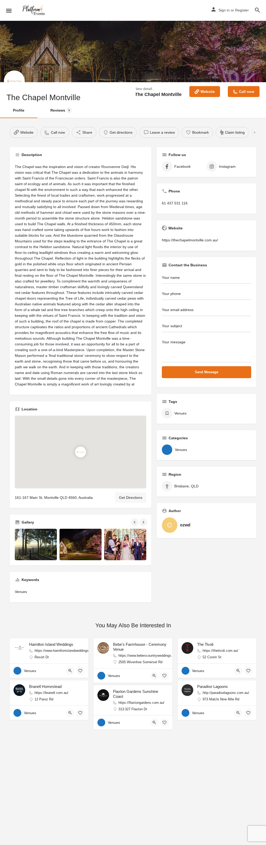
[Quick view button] (70, 671)
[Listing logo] (14, 80)
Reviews (60, 110)
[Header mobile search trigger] (257, 10)
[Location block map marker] (80, 452)
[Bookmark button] (80, 671)
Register (242, 10)
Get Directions (130, 497)
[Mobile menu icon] (8, 10)
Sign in (224, 10)
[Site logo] (34, 10)
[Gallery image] (36, 544)
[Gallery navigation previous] (135, 522)
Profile (18, 110)
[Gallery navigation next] (143, 522)
